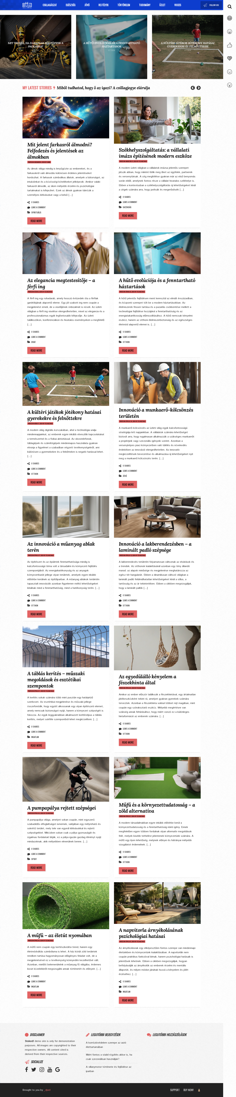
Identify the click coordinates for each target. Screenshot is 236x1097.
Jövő (87, 5)
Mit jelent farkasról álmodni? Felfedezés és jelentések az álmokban (59, 150)
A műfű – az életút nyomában (59, 935)
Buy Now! (189, 1090)
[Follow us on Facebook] (28, 1071)
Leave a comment (38, 207)
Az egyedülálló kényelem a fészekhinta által (147, 679)
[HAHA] (229, 33)
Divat (33, 342)
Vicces (177, 5)
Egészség (70, 5)
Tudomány (144, 5)
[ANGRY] (229, 20)
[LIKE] (229, 47)
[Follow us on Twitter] (211, 5)
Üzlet (162, 5)
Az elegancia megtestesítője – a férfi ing (61, 283)
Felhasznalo (143, 161)
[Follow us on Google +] (59, 1071)
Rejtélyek (104, 5)
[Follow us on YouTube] (218, 5)
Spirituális (36, 212)
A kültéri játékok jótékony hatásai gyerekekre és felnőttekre (187, 44)
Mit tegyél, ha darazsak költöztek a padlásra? (35, 44)
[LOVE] (229, 60)
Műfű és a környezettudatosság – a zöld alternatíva (157, 807)
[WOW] (229, 87)
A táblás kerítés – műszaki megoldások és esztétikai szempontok (56, 679)
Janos (48, 162)
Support (175, 1090)
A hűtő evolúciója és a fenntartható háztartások (111, 44)
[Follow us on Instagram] (214, 5)
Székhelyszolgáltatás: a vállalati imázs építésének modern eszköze (155, 153)
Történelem (124, 5)
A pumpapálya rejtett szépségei (61, 808)
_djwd (47, 1090)
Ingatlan (35, 737)
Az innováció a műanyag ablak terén (61, 547)
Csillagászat (50, 5)
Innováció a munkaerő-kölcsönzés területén (156, 413)
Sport (34, 859)
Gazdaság (127, 207)
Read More (36, 221)
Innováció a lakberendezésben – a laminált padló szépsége (155, 547)
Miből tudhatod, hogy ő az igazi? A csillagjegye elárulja (103, 87)
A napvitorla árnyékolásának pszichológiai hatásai (151, 933)
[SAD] (229, 73)
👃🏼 (199, 1090)
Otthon (35, 50)
